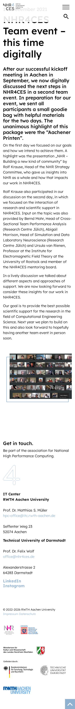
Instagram (14, 585)
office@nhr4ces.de (18, 556)
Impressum (10, 614)
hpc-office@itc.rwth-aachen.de (29, 515)
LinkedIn (12, 580)
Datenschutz (27, 614)
